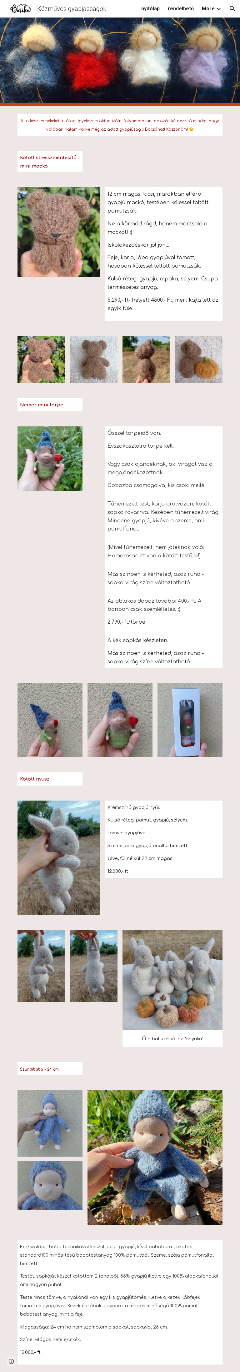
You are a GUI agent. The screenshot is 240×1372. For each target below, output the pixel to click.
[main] (120, 125)
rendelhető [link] (181, 9)
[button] (232, 8)
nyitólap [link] (150, 9)
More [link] (208, 9)
